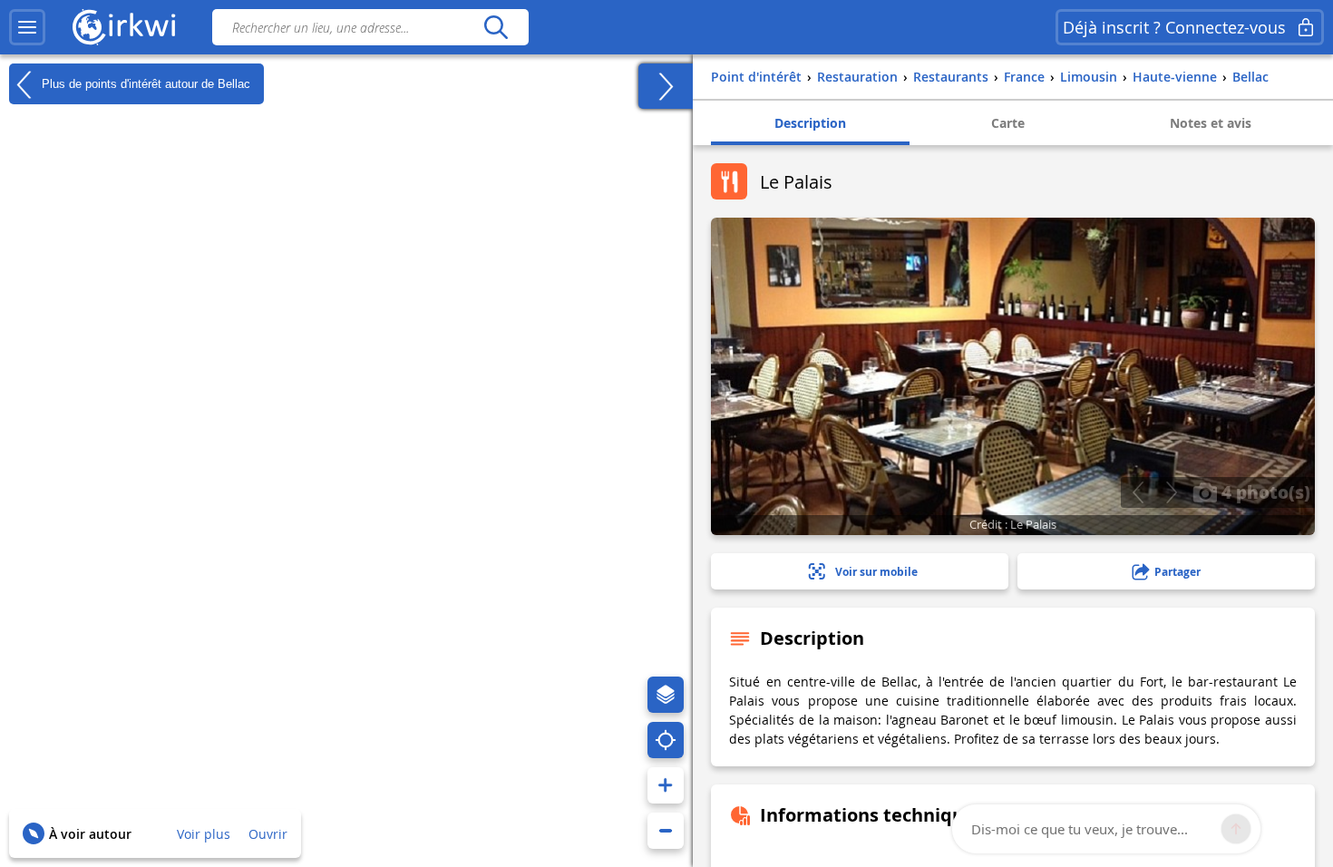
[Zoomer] (665, 785)
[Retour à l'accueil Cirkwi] (124, 27)
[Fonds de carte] (665, 695)
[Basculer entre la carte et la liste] (665, 86)
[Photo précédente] (1137, 492)
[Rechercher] (496, 27)
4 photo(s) (1263, 491)
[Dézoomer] (665, 831)
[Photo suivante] (1171, 492)
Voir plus (203, 834)
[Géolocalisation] (665, 740)
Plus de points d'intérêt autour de (144, 83)
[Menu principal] (27, 27)
